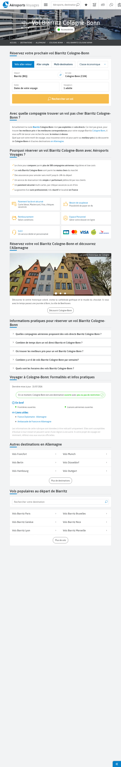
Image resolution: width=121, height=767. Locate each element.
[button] (65, 30)
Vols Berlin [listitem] (17, 462)
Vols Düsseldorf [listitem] (71, 462)
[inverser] (60, 75)
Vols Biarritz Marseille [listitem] (74, 530)
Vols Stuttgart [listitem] (70, 471)
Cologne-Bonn (98, 130)
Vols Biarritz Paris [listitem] (21, 513)
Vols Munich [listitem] (69, 454)
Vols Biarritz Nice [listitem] (72, 522)
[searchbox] (66, 4)
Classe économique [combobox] (90, 64)
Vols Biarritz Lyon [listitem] (21, 530)
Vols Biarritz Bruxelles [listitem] (74, 513)
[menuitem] (20, 4)
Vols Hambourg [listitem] (20, 471)
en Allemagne (57, 141)
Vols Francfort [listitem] (19, 454)
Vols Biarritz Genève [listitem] (22, 522)
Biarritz (36, 127)
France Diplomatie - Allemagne (32, 417)
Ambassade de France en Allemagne (34, 421)
